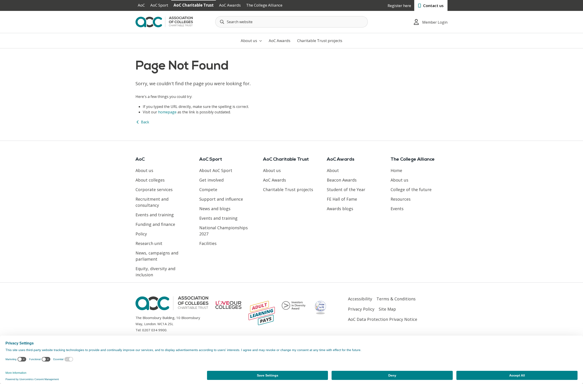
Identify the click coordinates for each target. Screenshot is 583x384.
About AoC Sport (215, 170)
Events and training (155, 214)
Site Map (387, 309)
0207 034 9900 (154, 330)
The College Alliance (264, 5)
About (333, 170)
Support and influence (221, 199)
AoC (141, 5)
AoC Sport (159, 5)
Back (144, 122)
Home (396, 170)
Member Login (434, 22)
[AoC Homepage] (164, 21)
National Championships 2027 (223, 231)
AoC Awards (230, 5)
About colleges (150, 180)
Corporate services (154, 189)
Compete (208, 189)
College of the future (411, 189)
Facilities (208, 243)
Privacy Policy (361, 309)
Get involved (211, 180)
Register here (399, 5)
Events (397, 208)
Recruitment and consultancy (152, 202)
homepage (167, 112)
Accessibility (360, 299)
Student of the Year (346, 189)
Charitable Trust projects (319, 40)
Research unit (149, 243)
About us (249, 40)
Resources (401, 199)
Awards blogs (340, 208)
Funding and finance (155, 224)
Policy (141, 234)
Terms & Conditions (396, 299)
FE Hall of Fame (342, 199)
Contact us (433, 5)
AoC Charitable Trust (194, 5)
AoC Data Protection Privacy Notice (382, 319)
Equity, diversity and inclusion (155, 271)
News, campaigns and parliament (157, 256)
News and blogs (214, 208)
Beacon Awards (342, 180)
